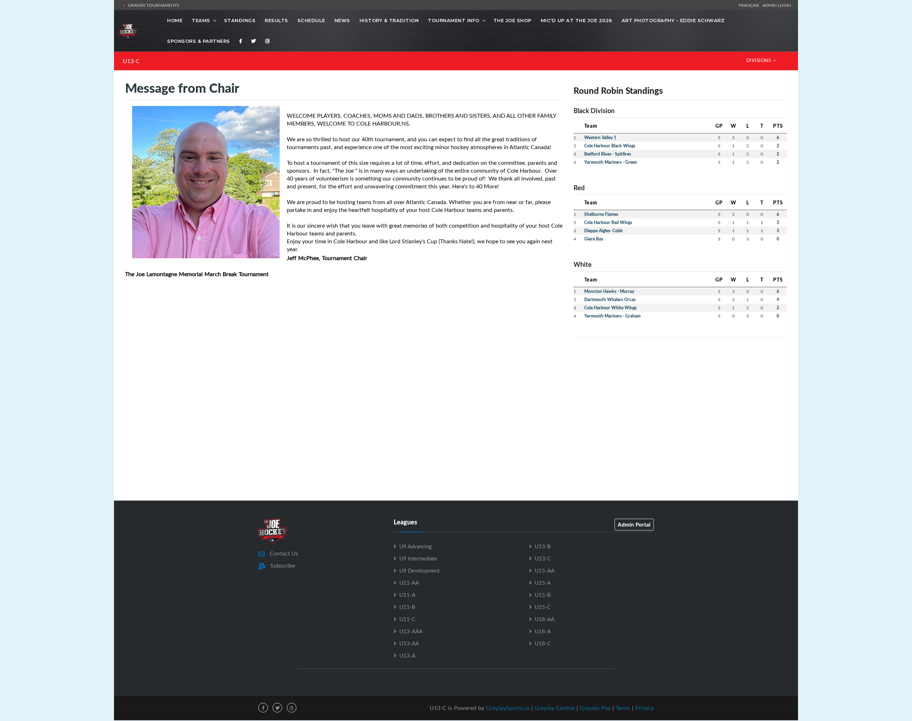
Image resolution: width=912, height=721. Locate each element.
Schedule (311, 20)
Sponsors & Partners (198, 41)
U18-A (543, 631)
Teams (201, 20)
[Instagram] (268, 41)
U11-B (407, 606)
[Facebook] (241, 41)
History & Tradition (389, 20)
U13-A (407, 655)
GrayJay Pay (595, 708)
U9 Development (419, 570)
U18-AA (544, 619)
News (342, 20)
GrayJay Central (554, 708)
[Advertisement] (680, 393)
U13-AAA (411, 631)
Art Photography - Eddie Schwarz (673, 20)
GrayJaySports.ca (507, 708)
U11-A (407, 594)
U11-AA (409, 582)
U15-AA (544, 570)
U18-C (543, 643)
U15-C (543, 606)
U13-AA (409, 643)
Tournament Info (454, 20)
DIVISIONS (759, 60)
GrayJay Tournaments (153, 5)
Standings (240, 20)
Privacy (644, 708)
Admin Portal (634, 524)
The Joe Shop (512, 20)
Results (276, 20)
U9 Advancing (415, 546)
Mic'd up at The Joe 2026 (576, 20)
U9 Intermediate (418, 558)
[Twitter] (253, 41)
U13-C (131, 61)
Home (174, 20)
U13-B (543, 546)
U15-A (543, 582)
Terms (623, 708)
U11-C (407, 619)
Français (750, 5)
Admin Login (776, 5)
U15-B (543, 594)
